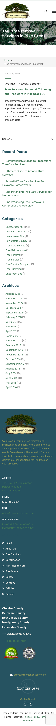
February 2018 (14, 317)
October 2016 (13, 359)
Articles (10, 588)
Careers (10, 594)
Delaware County (15, 231)
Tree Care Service (15, 245)
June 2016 (11, 378)
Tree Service (12, 259)
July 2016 (11, 373)
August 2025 (13, 293)
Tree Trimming (14, 269)
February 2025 (14, 298)
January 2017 (13, 345)
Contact (10, 582)
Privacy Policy (31, 716)
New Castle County (29, 84)
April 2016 (11, 387)
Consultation (13, 560)
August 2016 (13, 368)
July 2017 (11, 322)
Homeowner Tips (15, 236)
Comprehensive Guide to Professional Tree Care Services (27, 162)
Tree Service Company (18, 264)
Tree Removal (13, 255)
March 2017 (12, 336)
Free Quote (12, 571)
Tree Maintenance (16, 250)
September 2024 (15, 312)
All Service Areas (19, 634)
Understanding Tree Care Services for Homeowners (27, 193)
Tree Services (13, 554)
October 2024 (13, 307)
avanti (11, 84)
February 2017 (14, 340)
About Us (11, 548)
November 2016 (14, 354)
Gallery (9, 577)
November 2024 (14, 303)
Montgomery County (16, 622)
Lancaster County (14, 627)
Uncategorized (14, 273)
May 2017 (11, 326)
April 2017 (11, 331)
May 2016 (11, 382)
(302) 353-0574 (11, 501)
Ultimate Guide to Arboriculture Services (23, 173)
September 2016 (15, 364)
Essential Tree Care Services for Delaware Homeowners (23, 183)
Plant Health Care (15, 565)
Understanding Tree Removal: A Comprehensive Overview (23, 203)
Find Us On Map (16, 641)
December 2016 (14, 350)
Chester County (14, 227)
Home (9, 543)
